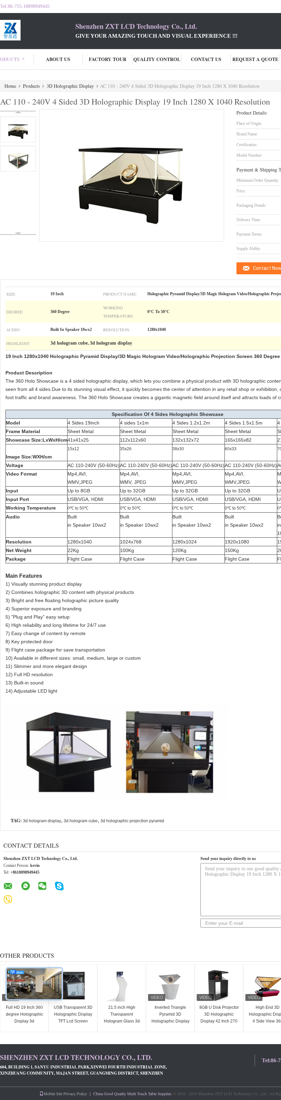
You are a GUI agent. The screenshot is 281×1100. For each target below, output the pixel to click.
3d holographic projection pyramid (132, 820)
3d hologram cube (81, 820)
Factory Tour (107, 59)
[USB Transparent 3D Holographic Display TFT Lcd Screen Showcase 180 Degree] (73, 985)
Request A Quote (255, 59)
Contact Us (206, 59)
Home (10, 86)
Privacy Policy (75, 1093)
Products (31, 86)
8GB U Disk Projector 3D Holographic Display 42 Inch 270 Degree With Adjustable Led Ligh (219, 1021)
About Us (58, 59)
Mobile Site (53, 1093)
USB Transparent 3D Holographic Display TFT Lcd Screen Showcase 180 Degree (73, 1021)
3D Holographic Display (70, 86)
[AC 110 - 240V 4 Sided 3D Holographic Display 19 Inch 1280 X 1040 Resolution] (18, 129)
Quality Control (156, 59)
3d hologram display (42, 820)
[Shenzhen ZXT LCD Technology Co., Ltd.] (37, 30)
